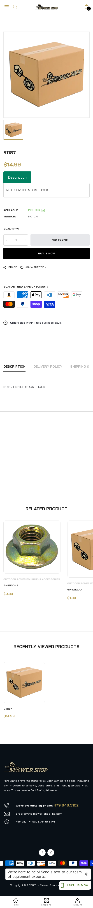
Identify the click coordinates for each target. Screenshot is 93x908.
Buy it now (46, 253)
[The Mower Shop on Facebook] (42, 852)
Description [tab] (17, 177)
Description (14, 366)
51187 (8, 708)
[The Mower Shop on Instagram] (50, 852)
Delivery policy (47, 366)
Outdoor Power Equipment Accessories (31, 579)
